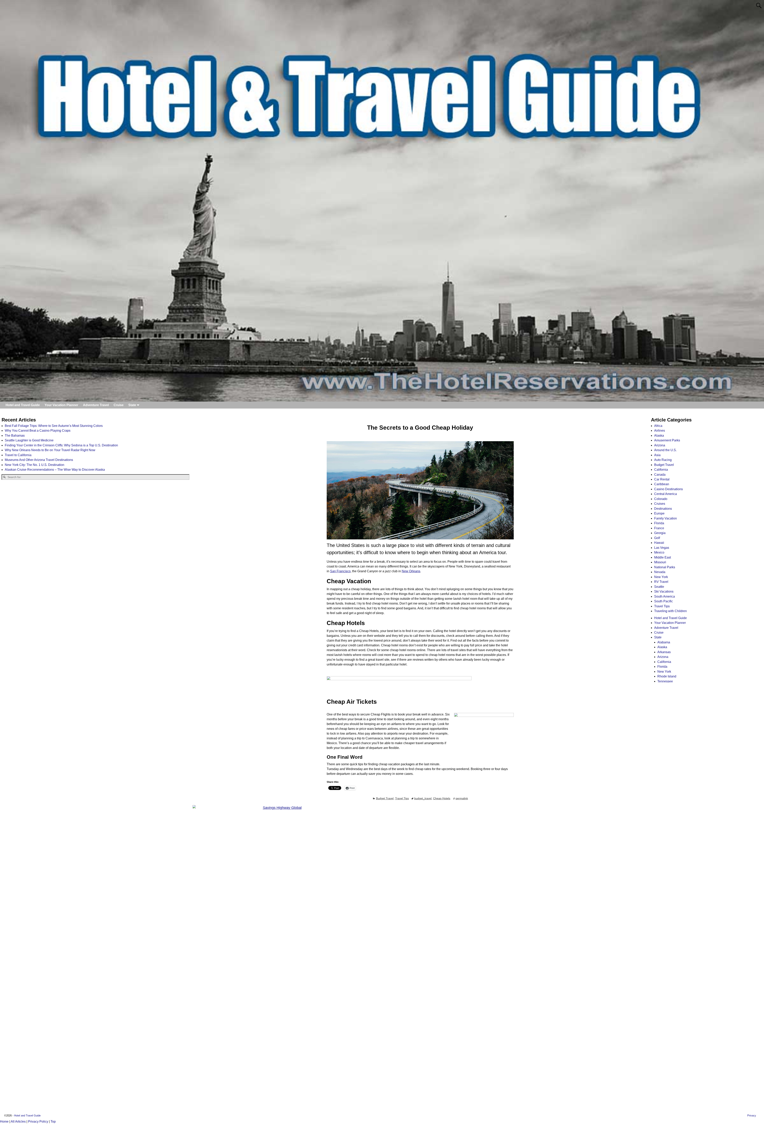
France (659, 528)
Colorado (660, 499)
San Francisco (340, 571)
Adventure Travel (96, 405)
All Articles (18, 1121)
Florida (659, 523)
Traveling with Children (670, 611)
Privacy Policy (38, 1121)
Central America (665, 494)
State (132, 405)
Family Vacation (665, 518)
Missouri (660, 562)
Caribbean (661, 484)
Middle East (662, 557)
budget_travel (423, 798)
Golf (657, 538)
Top (53, 1121)
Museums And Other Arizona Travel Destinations (39, 460)
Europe (659, 513)
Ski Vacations (663, 591)
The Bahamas (15, 435)
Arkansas (664, 652)
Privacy (751, 1115)
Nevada (659, 572)
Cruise (119, 405)
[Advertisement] (95, 514)
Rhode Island (666, 676)
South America (664, 596)
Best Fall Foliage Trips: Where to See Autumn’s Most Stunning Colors (54, 425)
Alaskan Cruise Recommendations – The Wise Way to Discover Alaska (55, 469)
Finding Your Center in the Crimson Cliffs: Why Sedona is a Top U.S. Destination (61, 445)
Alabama (663, 642)
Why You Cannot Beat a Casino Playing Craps (37, 430)
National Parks (664, 567)
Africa (658, 425)
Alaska (659, 435)
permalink (462, 798)
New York (661, 577)
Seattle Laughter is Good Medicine (29, 440)
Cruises (659, 503)
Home (4, 1121)
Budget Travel (385, 798)
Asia (657, 455)
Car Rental (661, 479)
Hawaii (659, 542)
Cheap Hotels (441, 798)
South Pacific (663, 601)
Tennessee (665, 681)
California (661, 469)
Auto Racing (663, 460)
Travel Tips (402, 798)
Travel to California (18, 455)
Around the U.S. (665, 450)
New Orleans (411, 571)
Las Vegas (661, 547)
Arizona (659, 445)
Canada (660, 474)
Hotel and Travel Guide (23, 405)
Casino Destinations (668, 489)
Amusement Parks (667, 440)
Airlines (659, 430)
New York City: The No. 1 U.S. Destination (34, 464)
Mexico (659, 552)
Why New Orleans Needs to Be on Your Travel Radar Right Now (50, 450)
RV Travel (661, 581)
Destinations (663, 508)
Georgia (660, 533)
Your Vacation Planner (61, 405)
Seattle (659, 586)
